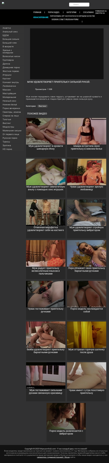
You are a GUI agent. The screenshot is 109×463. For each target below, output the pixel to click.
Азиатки (7, 28)
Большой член (10, 43)
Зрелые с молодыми (8, 51)
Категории (71, 12)
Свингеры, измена (12, 112)
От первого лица (11, 134)
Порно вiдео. (54, 12)
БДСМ (6, 35)
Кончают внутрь (11, 82)
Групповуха (8, 60)
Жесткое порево (11, 71)
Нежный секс (9, 101)
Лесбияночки (9, 86)
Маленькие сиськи (12, 130)
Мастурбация (9, 93)
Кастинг (7, 78)
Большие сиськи (11, 39)
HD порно (7, 149)
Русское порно (10, 138)
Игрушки (7, 75)
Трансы (6, 142)
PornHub (37, 12)
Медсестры (8, 127)
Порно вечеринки (11, 108)
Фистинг (7, 123)
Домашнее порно (11, 67)
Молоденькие (9, 97)
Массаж (7, 90)
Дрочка (6, 64)
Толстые (7, 119)
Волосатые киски (11, 56)
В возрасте (8, 46)
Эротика (7, 145)
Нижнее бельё (10, 104)
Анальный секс (10, 31)
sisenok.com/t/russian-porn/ (65, 19)
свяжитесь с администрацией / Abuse (53, 457)
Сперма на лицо (11, 116)
